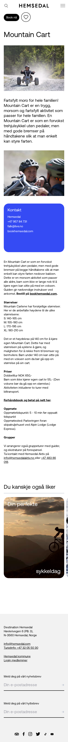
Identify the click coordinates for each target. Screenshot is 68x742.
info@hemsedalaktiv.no (19, 457)
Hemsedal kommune (17, 656)
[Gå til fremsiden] (34, 6)
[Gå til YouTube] (52, 734)
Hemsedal (14, 216)
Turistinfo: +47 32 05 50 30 (21, 647)
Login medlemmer (15, 660)
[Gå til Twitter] (38, 734)
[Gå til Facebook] (24, 734)
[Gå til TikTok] (45, 734)
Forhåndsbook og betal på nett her (27, 400)
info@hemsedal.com (17, 643)
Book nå (11, 17)
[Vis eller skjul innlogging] (26, 17)
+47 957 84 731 (17, 221)
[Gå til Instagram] (30, 734)
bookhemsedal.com (43, 293)
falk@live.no (15, 226)
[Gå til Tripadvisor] (17, 734)
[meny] (63, 6)
